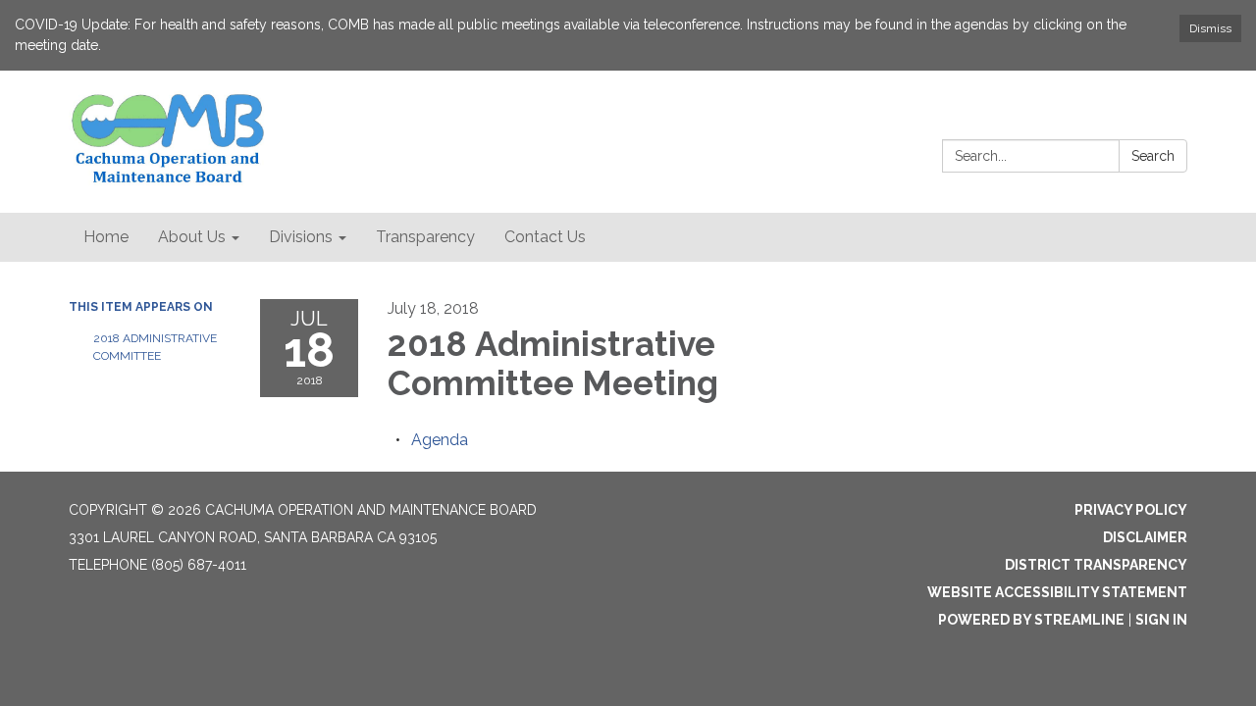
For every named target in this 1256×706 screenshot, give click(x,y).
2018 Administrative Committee (155, 347)
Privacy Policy (1130, 510)
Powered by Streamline (1031, 620)
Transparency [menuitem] (425, 236)
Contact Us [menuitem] (545, 236)
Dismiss (1210, 28)
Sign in (1161, 620)
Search (1153, 156)
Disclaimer (1145, 537)
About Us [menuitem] (192, 236)
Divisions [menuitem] (301, 236)
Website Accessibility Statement (1057, 592)
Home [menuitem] (106, 236)
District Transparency (1096, 565)
